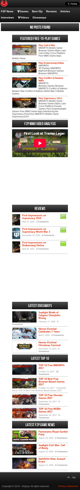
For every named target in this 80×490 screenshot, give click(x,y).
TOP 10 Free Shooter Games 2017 (51, 396)
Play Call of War (47, 45)
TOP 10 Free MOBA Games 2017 (50, 410)
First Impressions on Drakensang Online (34, 244)
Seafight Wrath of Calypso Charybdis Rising (49, 315)
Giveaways (39, 17)
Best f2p (37, 11)
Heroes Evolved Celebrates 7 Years (49, 330)
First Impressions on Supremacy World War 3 (36, 230)
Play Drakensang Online (51, 63)
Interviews (7, 17)
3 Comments (42, 222)
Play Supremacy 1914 (50, 98)
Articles (65, 11)
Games (24, 11)
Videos (24, 17)
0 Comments (48, 235)
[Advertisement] (40, 181)
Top (74, 477)
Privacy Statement (68, 486)
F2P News (7, 11)
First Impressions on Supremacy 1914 (34, 217)
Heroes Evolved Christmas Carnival (49, 344)
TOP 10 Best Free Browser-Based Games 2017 (52, 381)
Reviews (51, 11)
